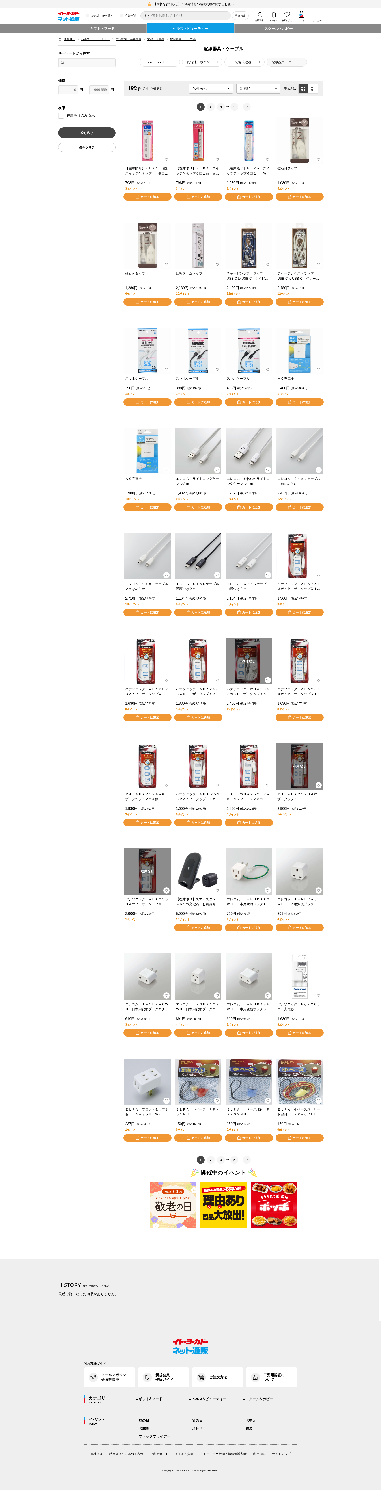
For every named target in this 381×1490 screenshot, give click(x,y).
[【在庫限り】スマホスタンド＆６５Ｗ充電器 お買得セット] (198, 871)
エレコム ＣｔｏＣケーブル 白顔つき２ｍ (249, 586)
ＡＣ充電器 (285, 378)
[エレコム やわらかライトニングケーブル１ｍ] (249, 451)
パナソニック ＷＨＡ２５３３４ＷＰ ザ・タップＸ (146, 901)
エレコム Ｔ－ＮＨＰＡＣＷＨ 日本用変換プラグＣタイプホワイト (146, 1007)
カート (301, 20)
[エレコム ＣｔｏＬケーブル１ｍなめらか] (299, 451)
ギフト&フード (150, 1399)
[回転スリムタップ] (198, 246)
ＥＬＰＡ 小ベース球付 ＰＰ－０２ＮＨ (248, 1111)
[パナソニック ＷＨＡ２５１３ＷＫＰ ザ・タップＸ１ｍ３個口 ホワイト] (299, 556)
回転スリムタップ (189, 273)
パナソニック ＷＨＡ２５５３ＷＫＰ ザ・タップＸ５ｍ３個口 (248, 692)
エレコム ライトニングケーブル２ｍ (197, 481)
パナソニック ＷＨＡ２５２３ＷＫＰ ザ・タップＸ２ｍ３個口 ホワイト (146, 692)
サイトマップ (281, 1454)
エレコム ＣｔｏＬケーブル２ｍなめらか (146, 586)
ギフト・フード (102, 28)
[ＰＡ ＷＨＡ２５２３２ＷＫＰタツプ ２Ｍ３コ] (249, 766)
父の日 (197, 1420)
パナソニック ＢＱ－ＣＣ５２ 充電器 (298, 1006)
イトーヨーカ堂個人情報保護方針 (223, 1454)
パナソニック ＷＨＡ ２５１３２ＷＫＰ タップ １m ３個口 (198, 797)
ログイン (273, 20)
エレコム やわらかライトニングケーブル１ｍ (248, 481)
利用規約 (259, 1454)
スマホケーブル (136, 378)
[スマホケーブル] (147, 351)
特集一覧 (130, 15)
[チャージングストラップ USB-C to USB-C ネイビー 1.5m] (249, 246)
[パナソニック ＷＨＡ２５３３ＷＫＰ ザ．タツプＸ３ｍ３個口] (198, 661)
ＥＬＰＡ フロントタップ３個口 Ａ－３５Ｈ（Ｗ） (146, 1111)
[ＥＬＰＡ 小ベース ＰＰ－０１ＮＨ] (198, 1082)
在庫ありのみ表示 (81, 115)
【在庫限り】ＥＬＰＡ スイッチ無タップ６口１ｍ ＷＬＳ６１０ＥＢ (248, 171)
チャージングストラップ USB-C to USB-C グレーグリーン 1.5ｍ (298, 276)
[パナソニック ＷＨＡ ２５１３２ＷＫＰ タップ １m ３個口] (198, 766)
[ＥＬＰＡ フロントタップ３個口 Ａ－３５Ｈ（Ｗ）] (147, 1082)
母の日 (144, 1420)
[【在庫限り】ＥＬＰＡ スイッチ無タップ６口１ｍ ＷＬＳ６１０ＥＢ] (249, 140)
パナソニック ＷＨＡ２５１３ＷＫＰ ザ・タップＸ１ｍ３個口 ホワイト (298, 586)
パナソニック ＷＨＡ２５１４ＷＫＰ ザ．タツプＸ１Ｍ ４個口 (299, 692)
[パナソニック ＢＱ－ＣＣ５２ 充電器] (299, 976)
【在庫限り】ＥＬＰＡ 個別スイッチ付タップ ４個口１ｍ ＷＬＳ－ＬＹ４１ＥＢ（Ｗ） (146, 171)
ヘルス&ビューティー (209, 1399)
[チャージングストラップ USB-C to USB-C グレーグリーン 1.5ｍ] (299, 246)
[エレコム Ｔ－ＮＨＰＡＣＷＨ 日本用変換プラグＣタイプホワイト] (147, 976)
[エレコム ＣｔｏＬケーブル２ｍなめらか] (147, 556)
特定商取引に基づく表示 (126, 1454)
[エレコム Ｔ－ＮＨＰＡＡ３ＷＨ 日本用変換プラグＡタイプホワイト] (249, 871)
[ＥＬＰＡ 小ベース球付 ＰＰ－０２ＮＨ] (249, 1082)
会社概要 (96, 1454)
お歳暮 (144, 1428)
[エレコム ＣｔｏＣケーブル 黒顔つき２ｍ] (198, 556)
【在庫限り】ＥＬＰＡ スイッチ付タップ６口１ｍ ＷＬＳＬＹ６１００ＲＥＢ (197, 171)
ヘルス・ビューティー (190, 28)
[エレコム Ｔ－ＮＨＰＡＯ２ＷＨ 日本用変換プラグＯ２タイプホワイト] (198, 976)
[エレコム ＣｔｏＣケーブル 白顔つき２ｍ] (249, 556)
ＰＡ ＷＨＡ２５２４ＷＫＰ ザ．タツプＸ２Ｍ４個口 (147, 796)
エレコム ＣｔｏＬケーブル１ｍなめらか (298, 481)
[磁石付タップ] (299, 140)
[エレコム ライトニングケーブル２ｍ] (198, 451)
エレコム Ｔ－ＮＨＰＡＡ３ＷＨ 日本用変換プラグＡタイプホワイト (248, 902)
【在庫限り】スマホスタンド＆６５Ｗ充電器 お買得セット (197, 902)
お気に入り (287, 20)
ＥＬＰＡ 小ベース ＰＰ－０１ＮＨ (197, 1111)
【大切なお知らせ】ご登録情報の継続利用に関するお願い (193, 4)
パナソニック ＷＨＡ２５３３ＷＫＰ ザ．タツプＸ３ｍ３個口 (197, 692)
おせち (197, 1428)
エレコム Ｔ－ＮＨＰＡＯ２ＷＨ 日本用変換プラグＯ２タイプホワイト (197, 1007)
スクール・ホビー (279, 28)
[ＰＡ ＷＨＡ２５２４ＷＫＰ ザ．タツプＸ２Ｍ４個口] (147, 766)
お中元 (251, 1420)
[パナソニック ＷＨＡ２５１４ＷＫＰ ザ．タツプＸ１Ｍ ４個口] (299, 661)
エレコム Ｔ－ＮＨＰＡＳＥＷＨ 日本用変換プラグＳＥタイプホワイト (298, 902)
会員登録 (259, 20)
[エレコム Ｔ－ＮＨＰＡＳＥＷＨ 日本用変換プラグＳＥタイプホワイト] (299, 871)
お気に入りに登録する (166, 159)
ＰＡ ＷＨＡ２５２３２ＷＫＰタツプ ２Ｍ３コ (248, 796)
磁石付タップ (287, 168)
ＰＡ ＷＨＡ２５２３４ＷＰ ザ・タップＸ (299, 796)
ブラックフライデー (154, 1436)
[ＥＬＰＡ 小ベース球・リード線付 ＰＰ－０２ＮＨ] (299, 1082)
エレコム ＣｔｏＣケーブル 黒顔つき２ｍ (198, 586)
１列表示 (313, 89)
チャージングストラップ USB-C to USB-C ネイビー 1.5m (249, 276)
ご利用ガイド (159, 1454)
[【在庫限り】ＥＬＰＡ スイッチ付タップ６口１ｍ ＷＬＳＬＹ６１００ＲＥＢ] (198, 140)
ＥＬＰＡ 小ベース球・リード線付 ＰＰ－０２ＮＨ (298, 1111)
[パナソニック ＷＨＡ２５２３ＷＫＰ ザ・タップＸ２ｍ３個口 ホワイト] (147, 661)
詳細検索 (240, 15)
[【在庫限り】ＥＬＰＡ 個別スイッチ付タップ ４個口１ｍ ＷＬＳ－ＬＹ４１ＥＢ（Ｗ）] (147, 140)
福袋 (249, 1428)
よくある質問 (184, 1454)
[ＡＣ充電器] (299, 351)
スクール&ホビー (259, 1399)
